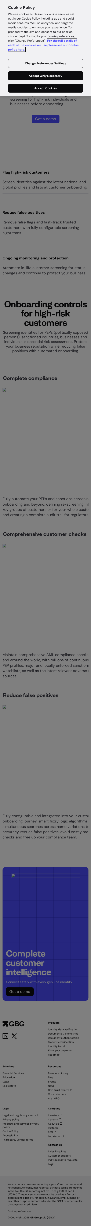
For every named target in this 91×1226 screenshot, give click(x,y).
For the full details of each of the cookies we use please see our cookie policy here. (43, 45)
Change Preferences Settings (45, 63)
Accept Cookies (45, 88)
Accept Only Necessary (45, 76)
